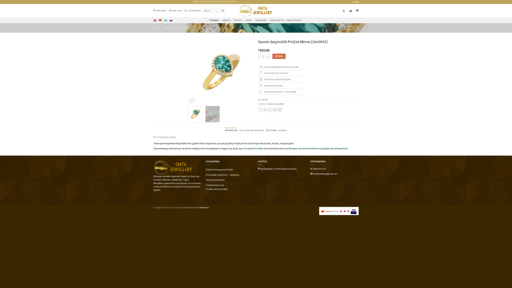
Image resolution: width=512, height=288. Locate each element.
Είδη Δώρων (260, 20)
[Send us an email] (357, 2)
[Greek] (165, 20)
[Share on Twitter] (265, 110)
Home (156, 28)
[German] (160, 20)
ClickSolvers (204, 207)
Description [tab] (231, 130)
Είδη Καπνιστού (277, 20)
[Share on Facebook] (260, 110)
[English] (155, 20)
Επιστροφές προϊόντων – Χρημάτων (222, 174)
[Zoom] (191, 100)
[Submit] (223, 10)
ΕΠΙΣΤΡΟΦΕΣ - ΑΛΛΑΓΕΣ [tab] (276, 130)
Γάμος (248, 20)
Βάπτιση (238, 20)
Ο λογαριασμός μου (215, 185)
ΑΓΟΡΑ (279, 56)
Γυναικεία (214, 20)
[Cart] (350, 11)
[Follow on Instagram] (355, 2)
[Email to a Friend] (270, 110)
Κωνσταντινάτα (294, 20)
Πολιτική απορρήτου (215, 180)
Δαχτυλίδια (183, 28)
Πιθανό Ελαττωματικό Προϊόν (219, 169)
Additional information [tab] (251, 130)
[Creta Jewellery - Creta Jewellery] (256, 10)
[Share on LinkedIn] (279, 110)
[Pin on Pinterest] (275, 110)
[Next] (249, 71)
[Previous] (193, 71)
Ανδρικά (226, 20)
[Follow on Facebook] (352, 2)
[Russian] (171, 20)
